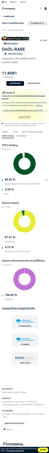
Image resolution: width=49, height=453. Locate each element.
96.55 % (10, 179)
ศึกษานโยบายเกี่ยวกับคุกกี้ (15, 451)
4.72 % (9, 247)
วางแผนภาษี (36, 23)
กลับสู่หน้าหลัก (9, 16)
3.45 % (9, 189)
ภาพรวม (5, 132)
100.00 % (11, 295)
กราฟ (15, 132)
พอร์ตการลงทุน (8, 136)
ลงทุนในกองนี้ (15, 83)
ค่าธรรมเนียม (21, 136)
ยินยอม (43, 450)
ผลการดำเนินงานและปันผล (32, 132)
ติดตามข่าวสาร (34, 83)
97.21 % (10, 237)
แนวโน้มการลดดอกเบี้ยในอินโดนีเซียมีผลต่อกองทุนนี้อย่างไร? (23, 111)
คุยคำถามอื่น (25, 117)
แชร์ (45, 40)
